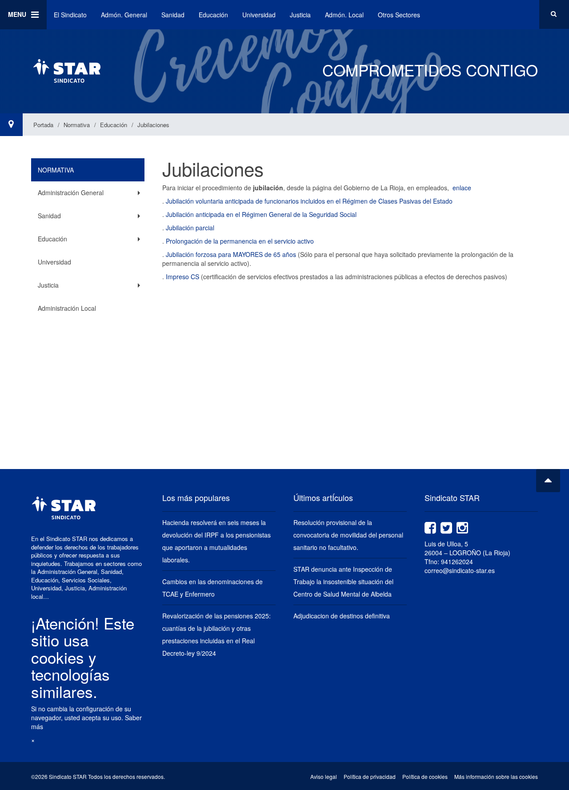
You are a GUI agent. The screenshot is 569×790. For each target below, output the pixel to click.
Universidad (259, 14)
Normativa (77, 124)
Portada (43, 124)
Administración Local (67, 308)
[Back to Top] (548, 480)
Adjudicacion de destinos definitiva (341, 615)
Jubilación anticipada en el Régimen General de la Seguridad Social (261, 214)
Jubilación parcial (190, 227)
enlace (462, 187)
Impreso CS (182, 276)
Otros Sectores (399, 14)
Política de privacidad (370, 776)
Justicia (300, 14)
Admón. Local (344, 14)
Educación (213, 14)
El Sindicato (70, 14)
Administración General (71, 192)
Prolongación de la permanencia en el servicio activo (239, 241)
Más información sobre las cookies (496, 776)
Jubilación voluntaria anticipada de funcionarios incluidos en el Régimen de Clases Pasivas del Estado (310, 200)
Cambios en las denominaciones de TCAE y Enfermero (212, 587)
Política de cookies (425, 776)
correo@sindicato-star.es (460, 570)
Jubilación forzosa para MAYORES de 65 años (231, 254)
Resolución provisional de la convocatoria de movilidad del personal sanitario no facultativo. (348, 535)
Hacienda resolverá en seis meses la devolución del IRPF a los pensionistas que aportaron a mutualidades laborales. (216, 541)
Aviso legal (323, 776)
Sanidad (172, 14)
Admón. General (124, 14)
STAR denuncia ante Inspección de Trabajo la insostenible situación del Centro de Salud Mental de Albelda (343, 581)
